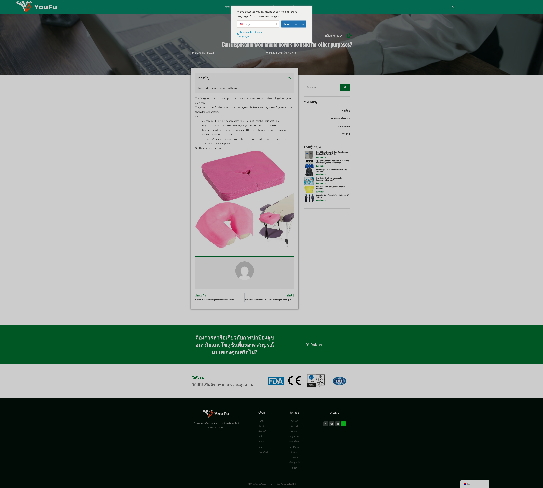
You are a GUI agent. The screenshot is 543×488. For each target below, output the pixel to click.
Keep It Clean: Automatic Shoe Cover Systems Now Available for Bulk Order (332, 153)
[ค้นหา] (345, 87)
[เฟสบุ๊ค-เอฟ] (325, 423)
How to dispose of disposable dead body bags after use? (331, 170)
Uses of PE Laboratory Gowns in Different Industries (330, 187)
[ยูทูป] (331, 423)
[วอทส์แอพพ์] (343, 423)
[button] (453, 7)
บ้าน (227, 6)
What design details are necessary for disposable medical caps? (329, 178)
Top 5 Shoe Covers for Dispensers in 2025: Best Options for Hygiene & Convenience (332, 161)
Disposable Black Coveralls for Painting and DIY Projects (332, 196)
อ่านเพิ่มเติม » (321, 157)
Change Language (294, 23)
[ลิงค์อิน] (337, 423)
